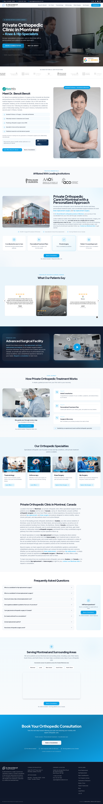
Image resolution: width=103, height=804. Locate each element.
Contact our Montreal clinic (87, 226)
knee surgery (44, 515)
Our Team (51, 5)
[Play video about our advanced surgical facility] (77, 347)
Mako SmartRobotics (83, 775)
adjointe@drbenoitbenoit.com (36, 1)
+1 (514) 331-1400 (22, 1)
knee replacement (50, 551)
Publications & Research (84, 780)
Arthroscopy (68, 5)
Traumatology (59, 5)
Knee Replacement (83, 770)
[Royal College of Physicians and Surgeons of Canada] (32, 181)
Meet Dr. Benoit (33, 45)
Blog (79, 788)
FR (93, 1)
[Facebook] (95, 1)
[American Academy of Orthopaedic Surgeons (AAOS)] (50, 181)
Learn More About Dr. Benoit (11, 149)
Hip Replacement (82, 773)
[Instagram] (100, 1)
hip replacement (30, 345)
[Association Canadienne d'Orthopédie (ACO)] (70, 181)
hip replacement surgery (81, 210)
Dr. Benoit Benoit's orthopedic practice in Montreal (69, 214)
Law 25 (80, 793)
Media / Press (81, 783)
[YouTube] (97, 1)
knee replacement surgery (61, 210)
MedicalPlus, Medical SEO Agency (93, 801)
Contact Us (96, 5)
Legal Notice (81, 790)
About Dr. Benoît (42, 5)
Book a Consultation (13, 45)
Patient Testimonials (83, 785)
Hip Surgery (86, 5)
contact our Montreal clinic (71, 561)
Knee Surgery (77, 5)
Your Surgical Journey (83, 778)
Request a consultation (21, 356)
